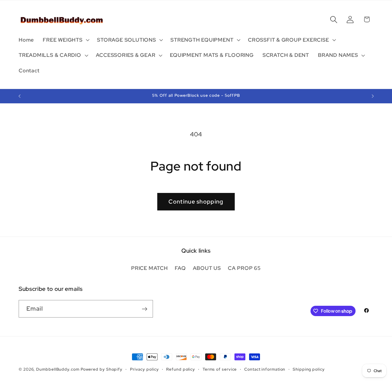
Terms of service (220, 369)
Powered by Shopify (102, 369)
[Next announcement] (372, 96)
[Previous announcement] (19, 96)
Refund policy (180, 369)
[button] (65, 40)
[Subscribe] (144, 309)
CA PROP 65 (244, 268)
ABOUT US (207, 268)
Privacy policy (144, 369)
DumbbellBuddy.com (57, 369)
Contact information (264, 369)
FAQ (180, 268)
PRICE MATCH (149, 268)
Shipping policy (309, 369)
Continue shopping (195, 201)
